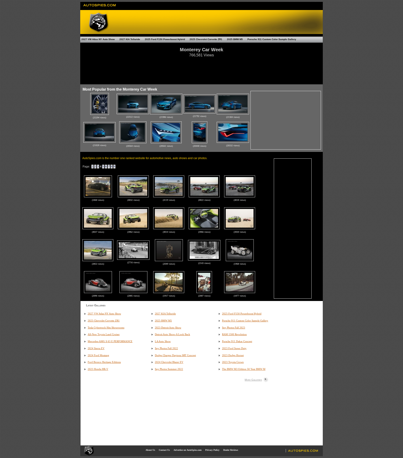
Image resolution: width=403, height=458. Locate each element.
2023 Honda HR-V (98, 369)
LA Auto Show (163, 341)
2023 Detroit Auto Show (168, 327)
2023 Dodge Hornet (233, 355)
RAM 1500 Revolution (234, 334)
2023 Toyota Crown (233, 362)
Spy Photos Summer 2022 (169, 369)
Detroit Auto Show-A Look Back (172, 334)
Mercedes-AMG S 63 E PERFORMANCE (110, 341)
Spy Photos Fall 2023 (233, 327)
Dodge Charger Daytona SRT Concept (175, 355)
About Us (150, 450)
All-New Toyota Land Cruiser (104, 334)
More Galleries (253, 379)
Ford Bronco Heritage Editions (104, 362)
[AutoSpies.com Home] (99, 8)
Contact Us (164, 450)
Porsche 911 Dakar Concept (237, 341)
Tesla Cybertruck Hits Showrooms (106, 327)
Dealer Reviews (230, 450)
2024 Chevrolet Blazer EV (169, 362)
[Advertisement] (201, 68)
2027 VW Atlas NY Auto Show (98, 39)
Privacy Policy (212, 450)
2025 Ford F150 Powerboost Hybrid (165, 39)
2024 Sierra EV (96, 348)
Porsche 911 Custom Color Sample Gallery (271, 39)
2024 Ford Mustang (98, 355)
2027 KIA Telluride (129, 39)
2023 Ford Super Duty (234, 348)
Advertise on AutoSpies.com (188, 450)
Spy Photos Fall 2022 (166, 348)
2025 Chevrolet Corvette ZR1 (206, 39)
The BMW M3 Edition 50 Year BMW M (243, 369)
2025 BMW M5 (235, 39)
